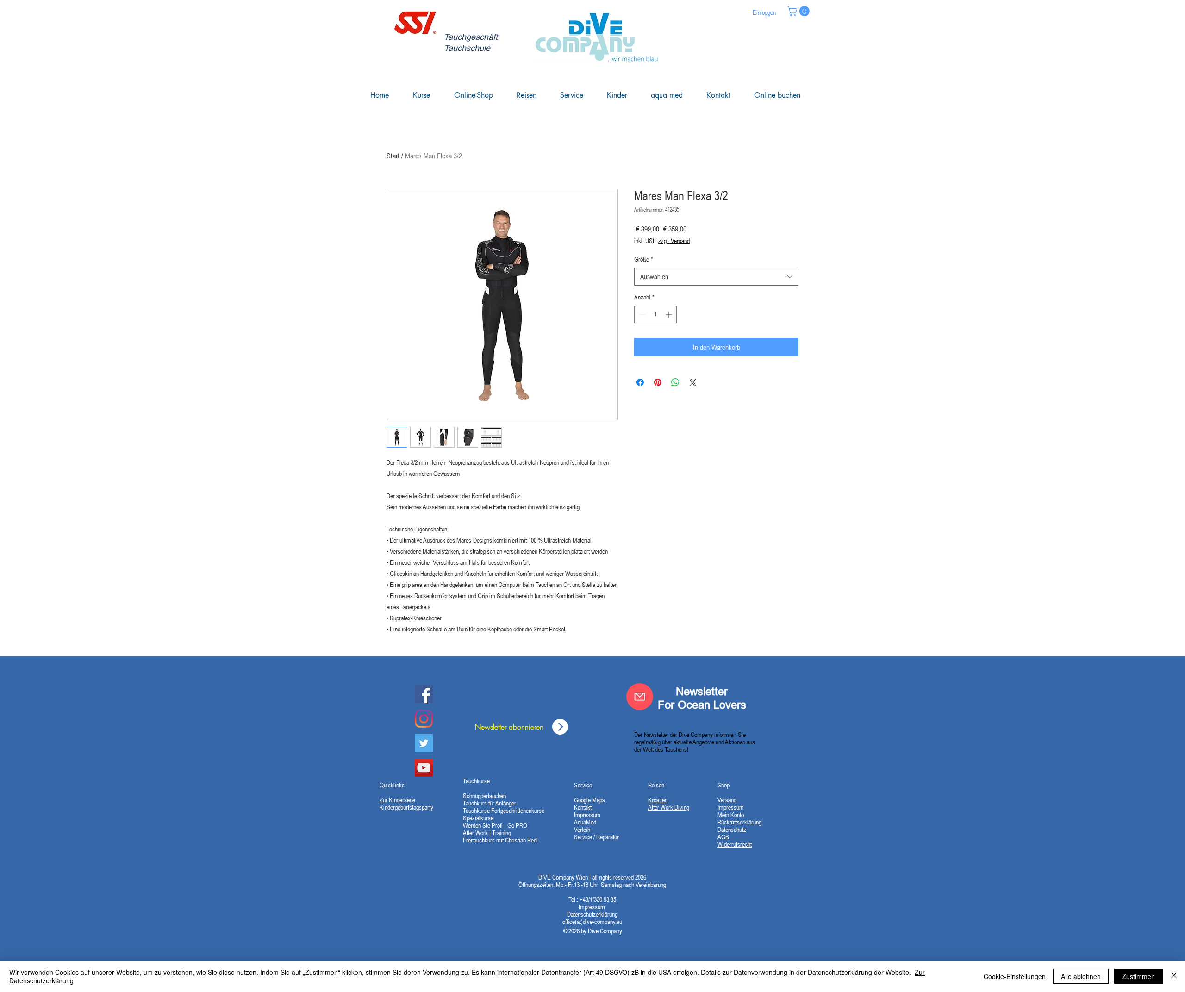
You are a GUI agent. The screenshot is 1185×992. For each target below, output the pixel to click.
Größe (643, 259)
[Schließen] (1173, 976)
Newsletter (702, 691)
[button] (799, 11)
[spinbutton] (655, 314)
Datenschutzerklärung (592, 914)
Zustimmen (1138, 976)
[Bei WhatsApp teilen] (675, 382)
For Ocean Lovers (702, 705)
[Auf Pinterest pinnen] (657, 382)
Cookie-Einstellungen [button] (1015, 976)
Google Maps (589, 800)
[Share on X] (693, 382)
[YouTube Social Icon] (424, 768)
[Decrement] (641, 314)
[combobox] (716, 277)
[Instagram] (424, 719)
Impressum (592, 907)
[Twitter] (424, 743)
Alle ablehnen (1081, 976)
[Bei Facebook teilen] (640, 382)
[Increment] (669, 314)
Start (393, 155)
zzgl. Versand (674, 240)
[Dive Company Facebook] (424, 694)
